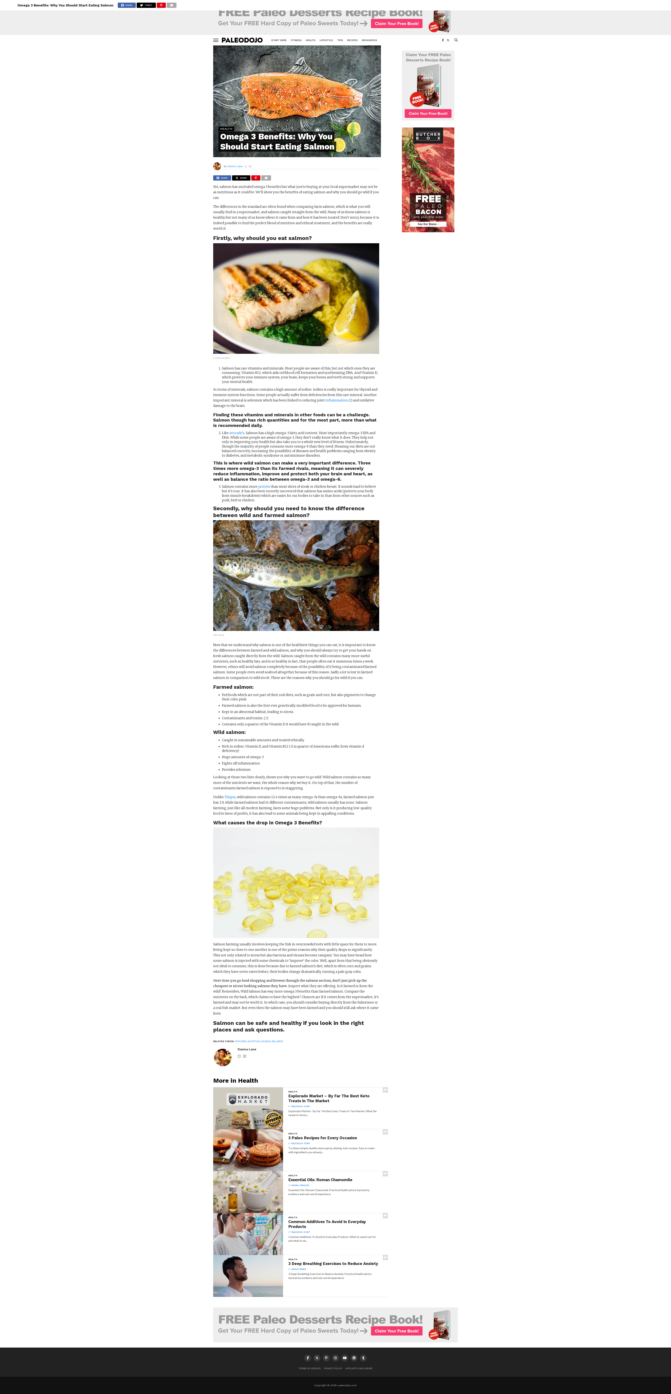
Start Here (279, 40)
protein (264, 487)
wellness (277, 1041)
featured (241, 1041)
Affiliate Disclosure (359, 1368)
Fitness (296, 40)
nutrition (254, 1041)
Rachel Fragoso (300, 1185)
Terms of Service (309, 1368)
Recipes (352, 40)
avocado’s (236, 433)
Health (310, 40)
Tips (340, 40)
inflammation (337, 400)
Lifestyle (326, 40)
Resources (369, 40)
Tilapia (230, 797)
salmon (265, 1041)
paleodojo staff (300, 1106)
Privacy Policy (333, 1368)
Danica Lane (235, 166)
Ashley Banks (298, 1269)
